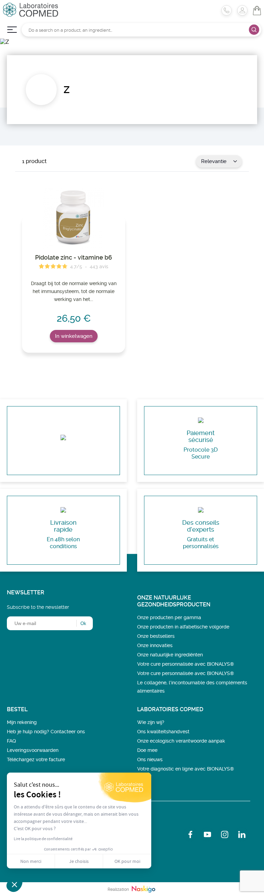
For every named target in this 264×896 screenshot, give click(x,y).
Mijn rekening (22, 722)
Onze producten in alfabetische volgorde (183, 627)
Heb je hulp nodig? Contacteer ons (46, 731)
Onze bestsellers (156, 636)
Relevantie (214, 161)
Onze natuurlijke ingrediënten (170, 654)
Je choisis (79, 861)
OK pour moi (127, 861)
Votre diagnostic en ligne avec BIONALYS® (185, 769)
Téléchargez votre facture (36, 759)
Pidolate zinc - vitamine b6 (73, 257)
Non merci (30, 861)
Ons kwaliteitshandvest (163, 731)
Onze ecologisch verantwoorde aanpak (181, 741)
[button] (14, 884)
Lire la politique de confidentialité (43, 839)
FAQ (11, 741)
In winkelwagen (73, 336)
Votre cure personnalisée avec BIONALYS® (185, 664)
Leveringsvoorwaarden (32, 750)
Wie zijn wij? (150, 722)
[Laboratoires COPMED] (30, 14)
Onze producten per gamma (169, 617)
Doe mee (147, 750)
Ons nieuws (150, 759)
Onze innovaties (155, 645)
